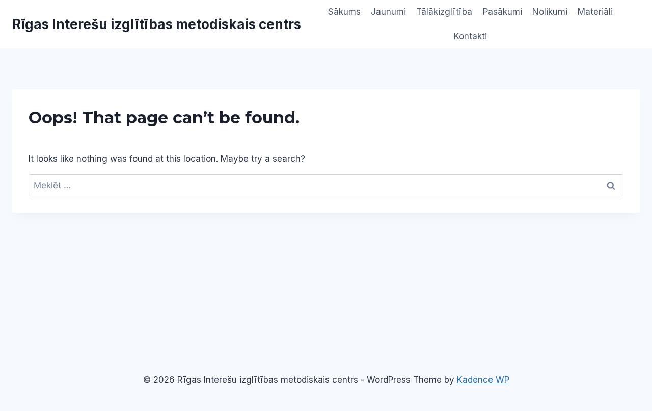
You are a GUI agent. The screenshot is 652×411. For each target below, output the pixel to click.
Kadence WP (483, 380)
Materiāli (595, 12)
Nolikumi (549, 12)
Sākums (344, 12)
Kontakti (470, 36)
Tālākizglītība (444, 12)
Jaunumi (388, 12)
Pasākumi (502, 12)
